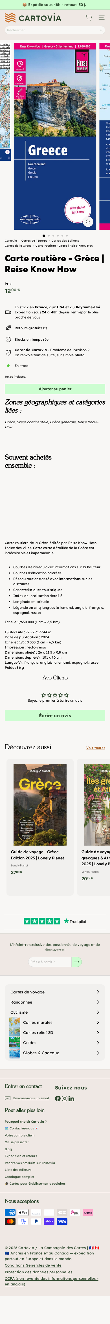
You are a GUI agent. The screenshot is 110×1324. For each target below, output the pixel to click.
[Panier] (88, 18)
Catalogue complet (19, 1177)
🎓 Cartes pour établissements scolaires (35, 1183)
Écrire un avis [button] (55, 715)
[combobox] (55, 30)
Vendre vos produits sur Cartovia (30, 1163)
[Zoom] (88, 222)
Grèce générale (63, 422)
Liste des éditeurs (18, 1170)
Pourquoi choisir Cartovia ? (26, 1122)
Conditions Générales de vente (33, 1265)
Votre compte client (20, 1135)
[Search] (101, 30)
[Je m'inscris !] (77, 962)
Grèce (10, 422)
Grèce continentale (32, 422)
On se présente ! (17, 1142)
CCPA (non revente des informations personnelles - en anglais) (51, 1281)
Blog (8, 1149)
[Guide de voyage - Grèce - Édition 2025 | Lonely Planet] (40, 819)
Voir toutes (95, 748)
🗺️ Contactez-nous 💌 (22, 1128)
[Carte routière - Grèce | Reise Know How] (55, 501)
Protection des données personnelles (38, 1272)
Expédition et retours (21, 1156)
